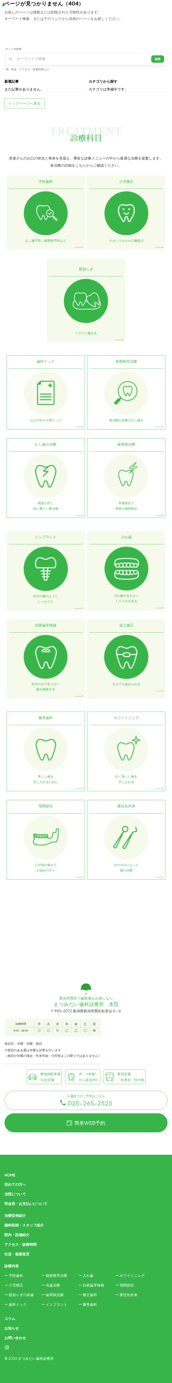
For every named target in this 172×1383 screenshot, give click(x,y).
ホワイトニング (132, 1275)
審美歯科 (90, 1304)
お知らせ (11, 1328)
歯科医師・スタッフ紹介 (24, 1225)
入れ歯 (88, 1275)
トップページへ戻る (24, 103)
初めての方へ (15, 1184)
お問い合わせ (15, 1337)
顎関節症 (127, 1285)
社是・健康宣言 (17, 1254)
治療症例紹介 (15, 1215)
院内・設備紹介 (17, 1234)
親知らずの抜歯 (21, 1294)
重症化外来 (129, 1294)
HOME (9, 1175)
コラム (9, 1318)
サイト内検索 (13, 49)
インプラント (56, 1304)
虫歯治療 (53, 1285)
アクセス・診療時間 (20, 1244)
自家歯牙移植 (93, 1285)
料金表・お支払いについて (25, 1203)
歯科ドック (18, 1304)
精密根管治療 (56, 1275)
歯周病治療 (55, 1294)
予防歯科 (16, 1275)
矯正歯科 (90, 1294)
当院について (15, 1193)
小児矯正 (16, 1285)
